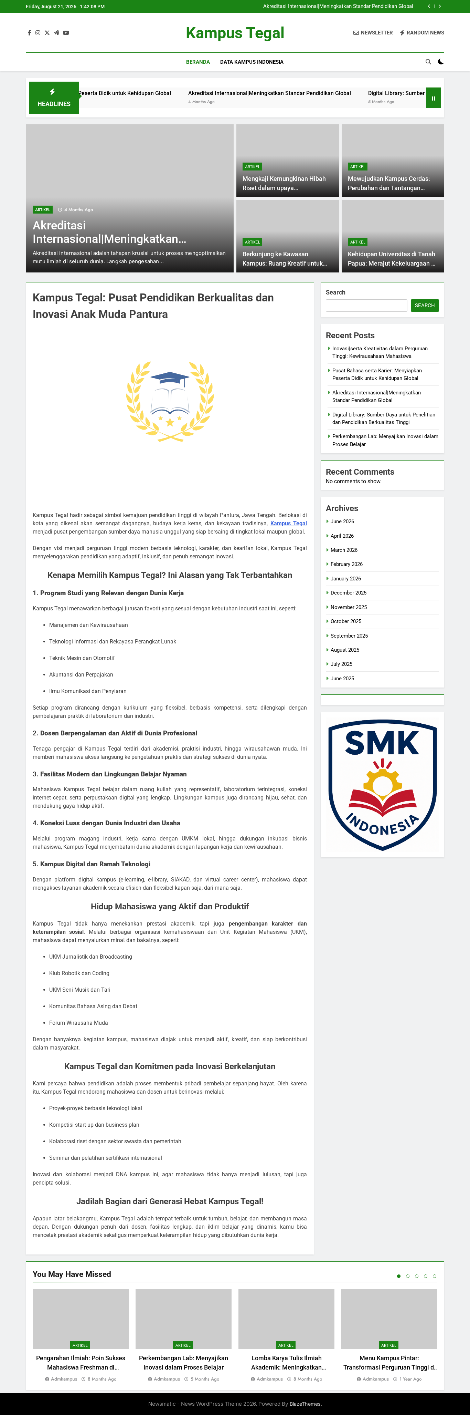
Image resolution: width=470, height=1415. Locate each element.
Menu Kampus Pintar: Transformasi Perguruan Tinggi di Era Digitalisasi (389, 1367)
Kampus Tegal (235, 33)
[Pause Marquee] (433, 97)
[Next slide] (439, 6)
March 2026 (344, 550)
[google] (56, 33)
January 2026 (346, 579)
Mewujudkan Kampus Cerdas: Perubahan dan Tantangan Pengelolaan (389, 187)
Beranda (198, 62)
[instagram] (37, 33)
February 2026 (347, 564)
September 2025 (349, 636)
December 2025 (348, 593)
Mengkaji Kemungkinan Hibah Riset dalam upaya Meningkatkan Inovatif (284, 187)
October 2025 (346, 621)
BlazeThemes (305, 1404)
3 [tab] (416, 1276)
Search (335, 292)
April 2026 (342, 536)
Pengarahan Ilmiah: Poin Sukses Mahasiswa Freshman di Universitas (80, 1367)
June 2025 (342, 678)
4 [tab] (425, 1276)
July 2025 (341, 664)
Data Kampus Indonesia (252, 62)
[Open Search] (428, 61)
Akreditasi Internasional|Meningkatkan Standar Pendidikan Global (338, 6)
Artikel (42, 210)
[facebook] (29, 33)
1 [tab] (398, 1276)
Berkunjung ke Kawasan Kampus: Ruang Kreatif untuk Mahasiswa (283, 263)
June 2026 (342, 521)
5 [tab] (434, 1276)
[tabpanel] (80, 1336)
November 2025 (349, 607)
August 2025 (345, 650)
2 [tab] (407, 1276)
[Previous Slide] (429, 6)
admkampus (64, 1378)
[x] (47, 33)
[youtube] (66, 33)
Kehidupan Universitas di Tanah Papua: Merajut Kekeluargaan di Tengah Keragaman (392, 263)
